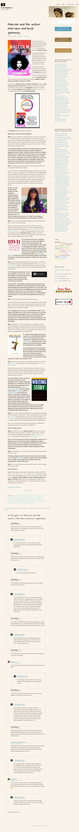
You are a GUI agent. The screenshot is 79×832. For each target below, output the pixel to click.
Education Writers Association (21, 496)
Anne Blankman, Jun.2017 (61, 142)
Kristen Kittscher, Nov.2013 (62, 185)
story (56, 252)
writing (62, 250)
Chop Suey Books (40, 495)
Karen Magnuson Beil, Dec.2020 (63, 139)
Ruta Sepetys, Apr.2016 (61, 208)
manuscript (58, 260)
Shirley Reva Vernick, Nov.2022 (63, 110)
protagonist (68, 250)
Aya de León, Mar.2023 (61, 75)
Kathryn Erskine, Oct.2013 (62, 162)
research (18, 499)
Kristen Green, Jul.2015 (61, 171)
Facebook (20, 474)
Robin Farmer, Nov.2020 (61, 165)
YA (65, 258)
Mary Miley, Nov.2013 (60, 195)
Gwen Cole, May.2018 (60, 155)
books (62, 248)
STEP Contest (10, 502)
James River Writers (65, 255)
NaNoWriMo (19, 458)
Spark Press (43, 501)
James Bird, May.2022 (60, 64)
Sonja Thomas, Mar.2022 (61, 106)
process (57, 242)
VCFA (69, 252)
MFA (65, 245)
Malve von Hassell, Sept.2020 (62, 224)
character (64, 257)
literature (57, 250)
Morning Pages (59, 280)
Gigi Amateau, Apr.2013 (61, 133)
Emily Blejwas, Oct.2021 (61, 144)
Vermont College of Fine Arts (61, 247)
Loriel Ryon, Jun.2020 (60, 204)
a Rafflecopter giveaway (14, 487)
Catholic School (34, 495)
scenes (63, 242)
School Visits (70, 4)
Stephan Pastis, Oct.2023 (61, 90)
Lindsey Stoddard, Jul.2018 (62, 213)
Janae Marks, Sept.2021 (61, 188)
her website (12, 474)
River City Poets (34, 436)
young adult (32, 502)
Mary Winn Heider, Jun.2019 (62, 176)
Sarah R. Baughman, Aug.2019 (63, 137)
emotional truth (59, 258)
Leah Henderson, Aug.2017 (62, 178)
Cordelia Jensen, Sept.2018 (62, 181)
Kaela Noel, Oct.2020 (60, 201)
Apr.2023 (57, 94)
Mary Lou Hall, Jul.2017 (61, 174)
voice (62, 244)
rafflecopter (64, 252)
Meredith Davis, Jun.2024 (61, 73)
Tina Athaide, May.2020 (61, 135)
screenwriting (38, 501)
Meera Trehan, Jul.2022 (61, 108)
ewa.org (29, 496)
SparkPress (12, 416)
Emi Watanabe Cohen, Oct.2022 (63, 69)
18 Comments (26, 36)
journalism (42, 496)
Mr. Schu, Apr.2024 (60, 96)
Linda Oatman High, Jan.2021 (62, 179)
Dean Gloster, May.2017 (61, 169)
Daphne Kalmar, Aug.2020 (61, 183)
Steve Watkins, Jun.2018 (61, 225)
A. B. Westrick (7, 8)
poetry (14, 499)
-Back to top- (27, 490)
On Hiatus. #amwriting (61, 270)
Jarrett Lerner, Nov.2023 (61, 82)
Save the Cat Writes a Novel (29, 501)
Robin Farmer (41, 499)
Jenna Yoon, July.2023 (60, 121)
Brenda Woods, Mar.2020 (61, 229)
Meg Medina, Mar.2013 (61, 194)
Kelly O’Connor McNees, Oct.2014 (63, 192)
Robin (12, 662)
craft (56, 257)
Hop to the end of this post (39, 74)
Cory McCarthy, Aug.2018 (61, 190)
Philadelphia (10, 499)
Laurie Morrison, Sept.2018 (62, 199)
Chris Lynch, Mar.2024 (60, 87)
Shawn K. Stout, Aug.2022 (61, 101)
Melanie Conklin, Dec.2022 (62, 71)
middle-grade (33, 498)
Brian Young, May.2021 (61, 231)
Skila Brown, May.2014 (61, 149)
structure (15, 502)
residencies (22, 499)
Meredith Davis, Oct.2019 (61, 158)
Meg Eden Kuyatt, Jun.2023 (62, 83)
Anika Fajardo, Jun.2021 (61, 163)
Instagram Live (42, 89)
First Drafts (58, 278)
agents (14, 495)
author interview (19, 495)
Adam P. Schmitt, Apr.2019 (62, 206)
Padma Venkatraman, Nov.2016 (63, 222)
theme (62, 245)
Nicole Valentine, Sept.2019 (62, 220)
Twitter (26, 474)
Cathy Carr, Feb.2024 (60, 67)
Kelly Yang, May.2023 (60, 119)
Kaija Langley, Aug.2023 (61, 85)
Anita (12, 779)
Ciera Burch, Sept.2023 (61, 66)
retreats (26, 499)
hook (60, 257)
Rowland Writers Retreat (13, 501)
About (63, 4)
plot (60, 252)
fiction (33, 496)
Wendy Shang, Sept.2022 (61, 98)
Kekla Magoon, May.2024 (61, 89)
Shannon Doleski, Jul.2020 (61, 160)
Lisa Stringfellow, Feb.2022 (62, 103)
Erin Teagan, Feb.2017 (61, 217)
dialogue (9, 496)
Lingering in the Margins (12, 498)
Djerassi (13, 496)
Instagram (33, 474)
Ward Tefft (20, 502)
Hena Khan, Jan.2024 (60, 80)
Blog (77, 4)
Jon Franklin (18, 390)
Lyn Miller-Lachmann (17, 742)
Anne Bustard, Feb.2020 (61, 151)
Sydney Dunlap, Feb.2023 (61, 76)
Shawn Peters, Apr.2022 (61, 92)
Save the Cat (26, 341)
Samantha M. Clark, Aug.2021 (62, 153)
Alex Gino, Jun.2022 (60, 78)
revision (30, 499)
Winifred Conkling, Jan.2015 (62, 156)
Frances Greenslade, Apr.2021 (63, 172)
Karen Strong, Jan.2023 (61, 105)
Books (58, 4)
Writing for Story (26, 502)
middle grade (27, 498)
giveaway (57, 245)
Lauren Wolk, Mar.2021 (61, 227)
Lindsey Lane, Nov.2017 (61, 186)
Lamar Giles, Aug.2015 (61, 167)
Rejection (57, 276)
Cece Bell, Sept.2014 (60, 140)
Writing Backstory (59, 274)
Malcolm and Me (21, 498)
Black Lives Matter (26, 495)
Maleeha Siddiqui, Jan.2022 (62, 99)
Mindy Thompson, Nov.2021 (62, 218)
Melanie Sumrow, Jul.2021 (61, 215)
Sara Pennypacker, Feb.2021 (62, 202)
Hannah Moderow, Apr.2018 (62, 197)
